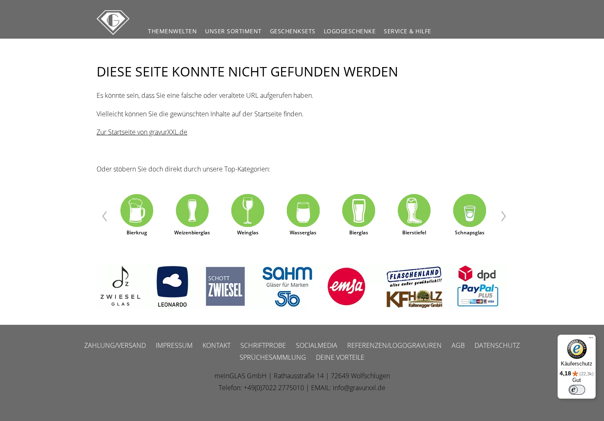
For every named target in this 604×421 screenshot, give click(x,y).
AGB (458, 345)
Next (504, 216)
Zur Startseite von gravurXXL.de (142, 131)
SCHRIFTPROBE (263, 345)
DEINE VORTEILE (340, 357)
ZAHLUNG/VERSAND (115, 345)
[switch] (577, 390)
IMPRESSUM (174, 345)
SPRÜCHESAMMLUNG (273, 357)
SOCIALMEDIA (316, 345)
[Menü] (591, 340)
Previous (100, 216)
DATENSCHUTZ (497, 345)
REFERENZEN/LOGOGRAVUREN (394, 345)
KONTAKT (217, 345)
